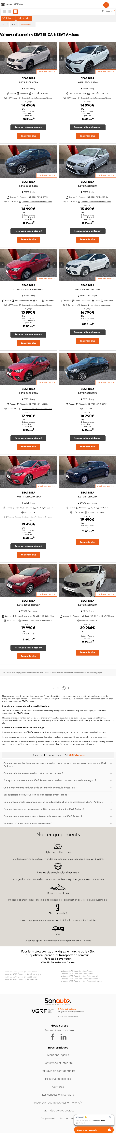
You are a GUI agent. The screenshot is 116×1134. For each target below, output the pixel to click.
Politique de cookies (58, 1079)
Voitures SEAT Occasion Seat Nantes (77, 971)
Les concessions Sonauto (58, 1095)
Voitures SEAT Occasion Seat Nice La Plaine (80, 979)
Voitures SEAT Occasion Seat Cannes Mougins (81, 981)
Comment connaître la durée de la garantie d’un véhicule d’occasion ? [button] (40, 788)
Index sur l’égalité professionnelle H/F (58, 1103)
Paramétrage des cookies (58, 1110)
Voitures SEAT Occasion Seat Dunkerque (23, 974)
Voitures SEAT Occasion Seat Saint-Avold (79, 976)
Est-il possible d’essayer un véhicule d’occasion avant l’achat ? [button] (36, 795)
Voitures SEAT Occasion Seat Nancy (77, 974)
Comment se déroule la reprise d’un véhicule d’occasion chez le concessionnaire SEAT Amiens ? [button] (53, 802)
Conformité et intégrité (58, 1063)
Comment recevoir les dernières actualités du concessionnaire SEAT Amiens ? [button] (44, 809)
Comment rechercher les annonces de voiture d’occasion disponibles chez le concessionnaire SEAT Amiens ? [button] (55, 765)
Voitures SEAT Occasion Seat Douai (20, 977)
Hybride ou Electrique (58, 852)
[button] (112, 5)
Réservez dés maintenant (28, 127)
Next (63, 688)
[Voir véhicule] (28, 92)
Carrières (58, 1087)
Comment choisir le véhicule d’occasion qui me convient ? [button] (33, 773)
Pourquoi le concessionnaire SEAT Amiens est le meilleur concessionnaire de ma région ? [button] (50, 780)
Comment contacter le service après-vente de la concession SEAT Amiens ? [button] (43, 816)
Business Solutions (58, 893)
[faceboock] (54, 1036)
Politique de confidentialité (58, 1071)
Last (68, 689)
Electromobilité (58, 913)
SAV (58, 934)
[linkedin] (65, 1036)
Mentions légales (58, 1055)
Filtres (9, 18)
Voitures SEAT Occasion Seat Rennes (21, 979)
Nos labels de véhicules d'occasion (58, 872)
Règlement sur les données (58, 1118)
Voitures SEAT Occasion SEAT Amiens (21, 972)
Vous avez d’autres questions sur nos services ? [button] (28, 824)
